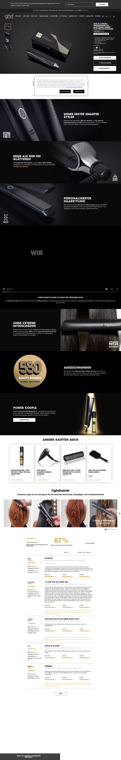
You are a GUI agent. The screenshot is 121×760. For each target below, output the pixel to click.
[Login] (106, 16)
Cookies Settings (79, 91)
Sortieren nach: (82, 552)
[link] (60, 10)
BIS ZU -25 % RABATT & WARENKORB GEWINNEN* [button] (28, 756)
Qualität (81, 574)
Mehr (60, 693)
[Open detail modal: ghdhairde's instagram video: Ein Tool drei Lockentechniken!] (103, 513)
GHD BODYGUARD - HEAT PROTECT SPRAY (41, 413)
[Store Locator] (110, 16)
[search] (103, 16)
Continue (102, 4)
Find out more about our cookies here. (74, 87)
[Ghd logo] (9, 16)
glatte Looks (50, 164)
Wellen (25, 166)
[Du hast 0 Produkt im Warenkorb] (114, 16)
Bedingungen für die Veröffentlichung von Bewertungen (37, 545)
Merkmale (47, 574)
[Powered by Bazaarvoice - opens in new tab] (111, 530)
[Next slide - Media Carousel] (119, 513)
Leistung (64, 574)
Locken (16, 166)
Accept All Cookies (65, 91)
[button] (95, 47)
